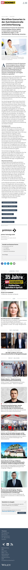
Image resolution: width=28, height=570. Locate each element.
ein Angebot (6, 248)
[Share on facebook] (2, 263)
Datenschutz (6, 557)
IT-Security (6, 537)
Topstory (12, 16)
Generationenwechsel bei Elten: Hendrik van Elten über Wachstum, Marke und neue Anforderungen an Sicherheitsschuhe (12, 407)
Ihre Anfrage (5, 254)
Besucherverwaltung (9, 202)
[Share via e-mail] (14, 263)
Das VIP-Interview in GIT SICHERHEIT (10, 318)
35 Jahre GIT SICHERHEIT (7, 292)
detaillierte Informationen (9, 251)
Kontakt (4, 551)
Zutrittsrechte (8, 221)
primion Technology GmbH (8, 234)
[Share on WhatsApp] (11, 263)
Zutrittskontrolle (9, 218)
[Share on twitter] (5, 263)
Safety (11, 403)
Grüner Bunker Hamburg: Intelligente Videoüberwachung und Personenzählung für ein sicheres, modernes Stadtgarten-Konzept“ (13, 462)
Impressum (5, 555)
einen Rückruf (7, 249)
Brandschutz (6, 536)
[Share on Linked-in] (8, 263)
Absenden (21, 512)
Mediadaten (5, 554)
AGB (3, 558)
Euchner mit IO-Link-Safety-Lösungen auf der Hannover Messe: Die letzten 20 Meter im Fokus (13, 433)
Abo (3, 549)
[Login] (23, 3)
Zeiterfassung (7, 214)
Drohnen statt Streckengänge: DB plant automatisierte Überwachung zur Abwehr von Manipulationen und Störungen (12, 491)
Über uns (5, 552)
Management (12, 488)
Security (16, 377)
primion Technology (9, 206)
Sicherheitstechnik (9, 210)
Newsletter (5, 548)
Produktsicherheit (8, 560)
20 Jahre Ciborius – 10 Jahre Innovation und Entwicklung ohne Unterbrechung (11, 379)
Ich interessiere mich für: (7, 246)
